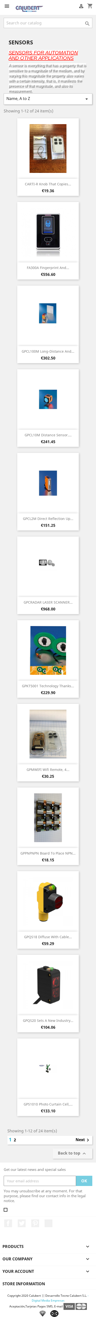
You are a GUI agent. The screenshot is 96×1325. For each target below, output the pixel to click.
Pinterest (35, 1223)
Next (83, 1140)
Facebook (8, 1223)
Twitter (22, 1223)
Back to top (72, 1154)
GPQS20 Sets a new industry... (48, 1020)
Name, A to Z (48, 99)
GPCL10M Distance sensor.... (48, 435)
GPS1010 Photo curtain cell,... (48, 1104)
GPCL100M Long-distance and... (48, 351)
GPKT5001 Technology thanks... (48, 686)
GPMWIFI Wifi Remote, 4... (48, 769)
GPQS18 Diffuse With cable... (48, 937)
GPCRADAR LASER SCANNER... (48, 602)
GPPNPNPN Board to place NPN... (48, 853)
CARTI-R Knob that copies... (48, 184)
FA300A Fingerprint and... (48, 267)
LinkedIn (48, 1223)
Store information (23, 1283)
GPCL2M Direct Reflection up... (48, 518)
